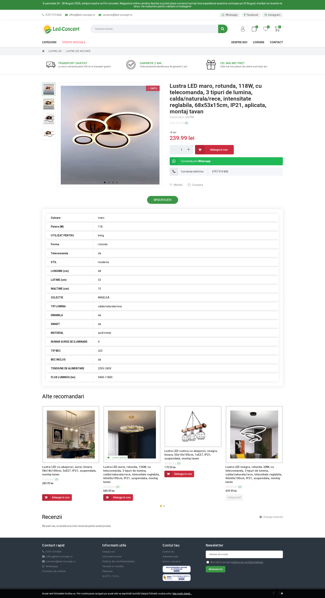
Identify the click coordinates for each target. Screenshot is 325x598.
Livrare (258, 42)
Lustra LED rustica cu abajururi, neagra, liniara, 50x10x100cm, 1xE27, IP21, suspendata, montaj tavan (191, 454)
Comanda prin (195, 161)
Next (165, 135)
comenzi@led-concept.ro (117, 14)
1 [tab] (105, 182)
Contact (276, 42)
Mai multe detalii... (182, 593)
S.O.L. (116, 576)
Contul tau (168, 551)
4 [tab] (117, 182)
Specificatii (163, 200)
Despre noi (239, 42)
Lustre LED (55, 51)
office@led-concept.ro (81, 14)
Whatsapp (231, 14)
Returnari (107, 571)
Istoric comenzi (171, 561)
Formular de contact (54, 571)
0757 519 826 (53, 14)
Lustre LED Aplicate (78, 51)
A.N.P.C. (106, 576)
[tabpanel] (110, 135)
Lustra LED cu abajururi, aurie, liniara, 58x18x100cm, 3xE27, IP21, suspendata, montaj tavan (69, 470)
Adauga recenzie (273, 516)
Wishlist (178, 184)
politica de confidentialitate (247, 562)
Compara (197, 184)
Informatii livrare (111, 556)
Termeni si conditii (113, 566)
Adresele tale (170, 556)
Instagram (274, 14)
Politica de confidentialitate (118, 561)
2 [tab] (109, 182)
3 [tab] (113, 182)
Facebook (252, 14)
